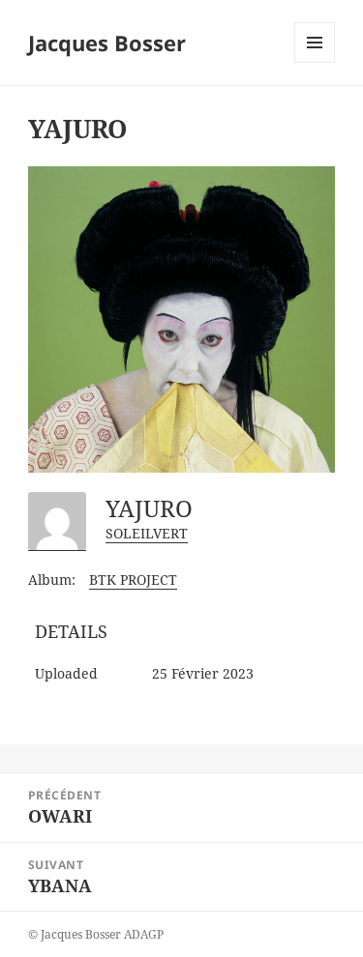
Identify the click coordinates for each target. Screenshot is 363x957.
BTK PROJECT (133, 579)
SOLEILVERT (147, 533)
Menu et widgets (315, 62)
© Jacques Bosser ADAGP (96, 934)
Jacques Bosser (107, 42)
